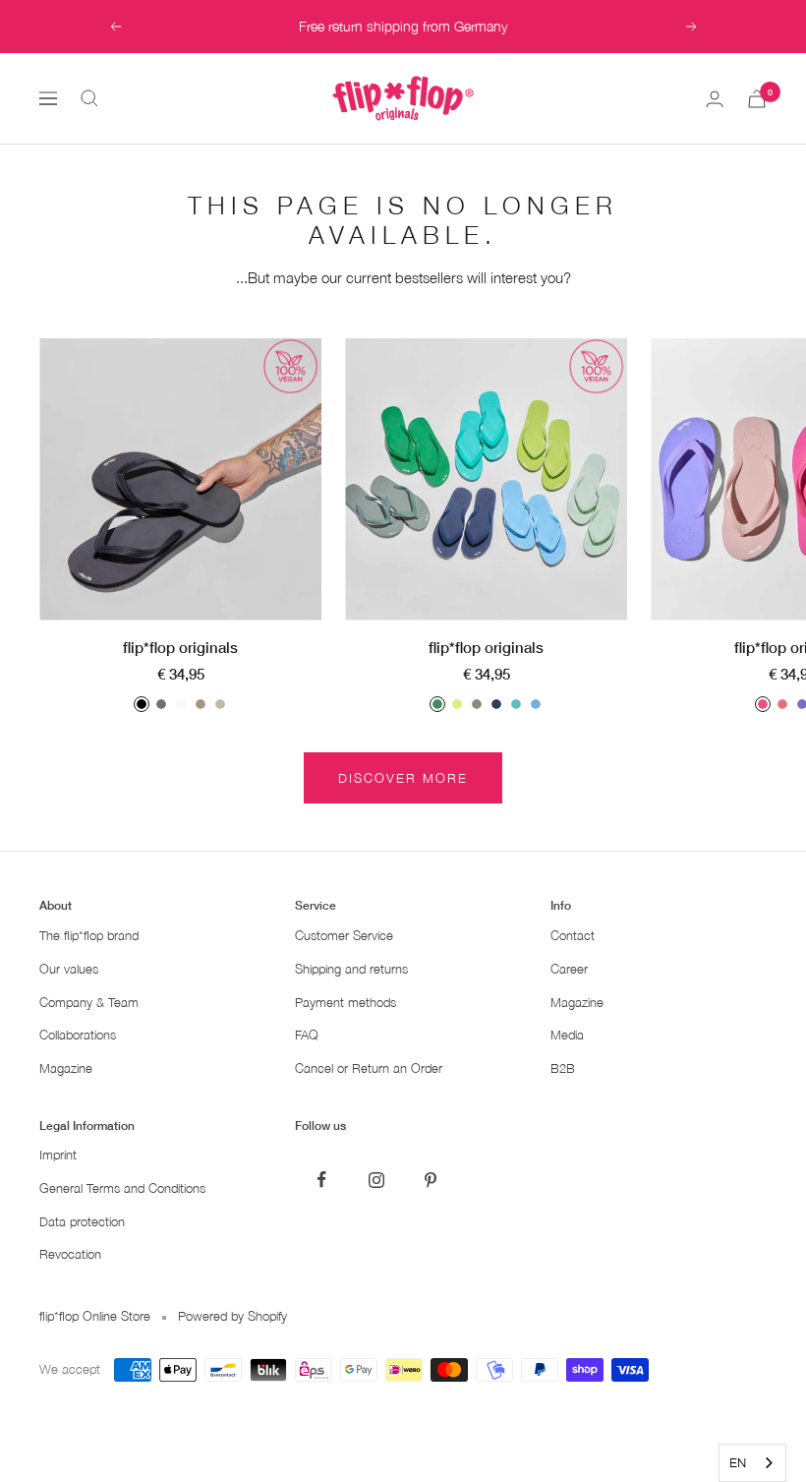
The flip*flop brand (89, 935)
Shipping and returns (351, 969)
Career (569, 969)
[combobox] (752, 1463)
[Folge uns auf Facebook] (322, 1180)
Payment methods (345, 1002)
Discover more (403, 778)
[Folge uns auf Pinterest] (430, 1180)
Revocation (70, 1254)
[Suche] (89, 98)
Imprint (58, 1155)
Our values (68, 969)
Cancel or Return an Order (368, 1068)
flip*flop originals (180, 647)
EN (737, 1462)
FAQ (306, 1035)
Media (567, 1035)
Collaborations (77, 1035)
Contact (572, 935)
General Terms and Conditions (122, 1188)
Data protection (82, 1222)
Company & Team (89, 1002)
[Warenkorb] (757, 98)
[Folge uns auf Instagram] (376, 1180)
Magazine (65, 1068)
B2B (562, 1068)
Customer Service (344, 935)
